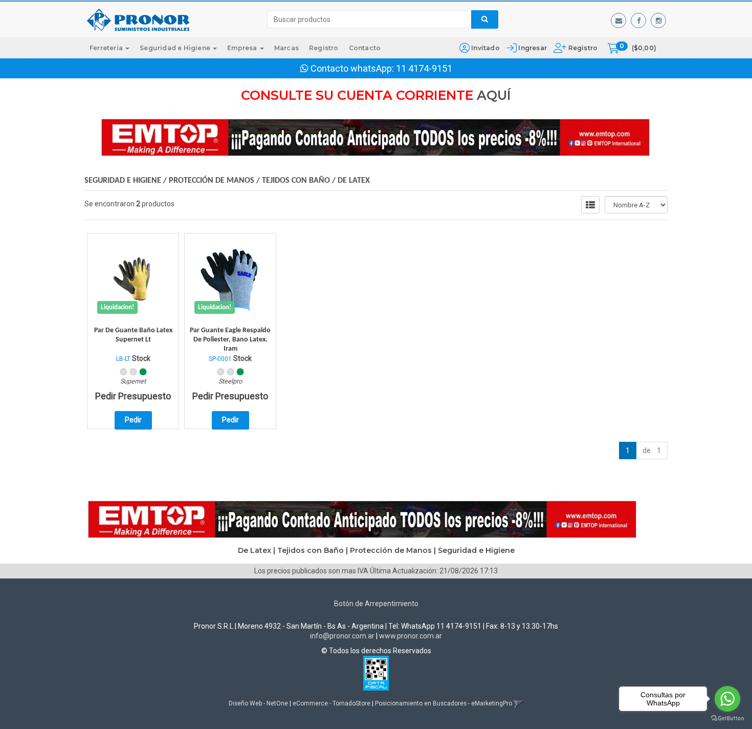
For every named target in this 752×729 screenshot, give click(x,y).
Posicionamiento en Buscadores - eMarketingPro (443, 703)
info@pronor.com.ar (342, 636)
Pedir (133, 420)
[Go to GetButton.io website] (727, 718)
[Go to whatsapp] (727, 699)
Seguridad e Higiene (176, 48)
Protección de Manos (211, 181)
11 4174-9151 (424, 68)
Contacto (365, 48)
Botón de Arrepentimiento (376, 603)
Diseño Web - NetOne (258, 703)
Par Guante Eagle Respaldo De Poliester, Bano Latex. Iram (230, 340)
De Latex (354, 181)
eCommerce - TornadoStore (331, 703)
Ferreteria (107, 48)
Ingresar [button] (532, 48)
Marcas (286, 48)
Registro (582, 48)
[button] (618, 20)
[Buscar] (484, 19)
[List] (590, 204)
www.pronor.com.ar (410, 636)
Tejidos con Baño (296, 181)
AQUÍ (494, 95)
